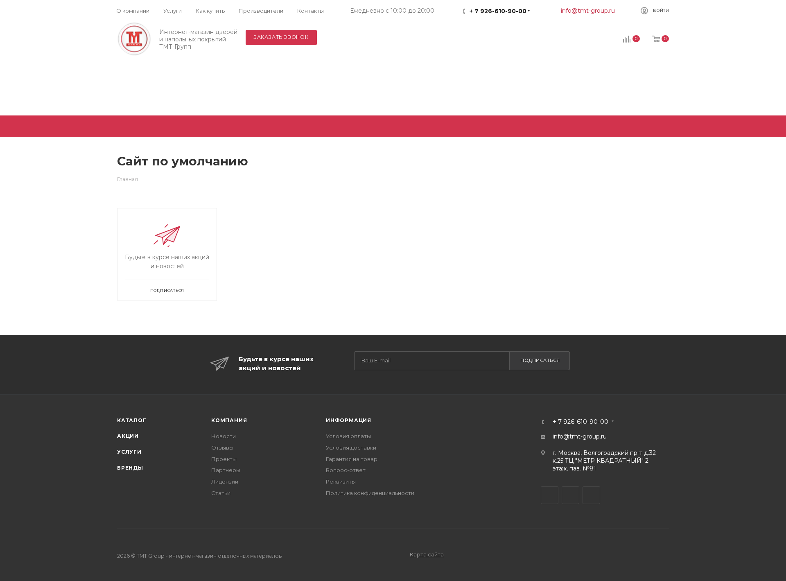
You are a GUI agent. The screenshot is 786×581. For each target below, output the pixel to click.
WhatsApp (591, 495)
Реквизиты (341, 481)
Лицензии (224, 481)
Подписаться (540, 360)
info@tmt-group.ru (588, 10)
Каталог (132, 420)
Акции (128, 436)
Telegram (549, 495)
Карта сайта (427, 554)
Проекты (224, 459)
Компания (229, 420)
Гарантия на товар (351, 459)
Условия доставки (351, 447)
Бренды (130, 468)
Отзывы (222, 447)
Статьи (220, 493)
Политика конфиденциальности (370, 493)
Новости (223, 436)
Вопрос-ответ (346, 470)
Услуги (129, 452)
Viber (570, 495)
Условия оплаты (348, 436)
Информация (348, 420)
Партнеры (225, 470)
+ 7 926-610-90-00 (498, 11)
